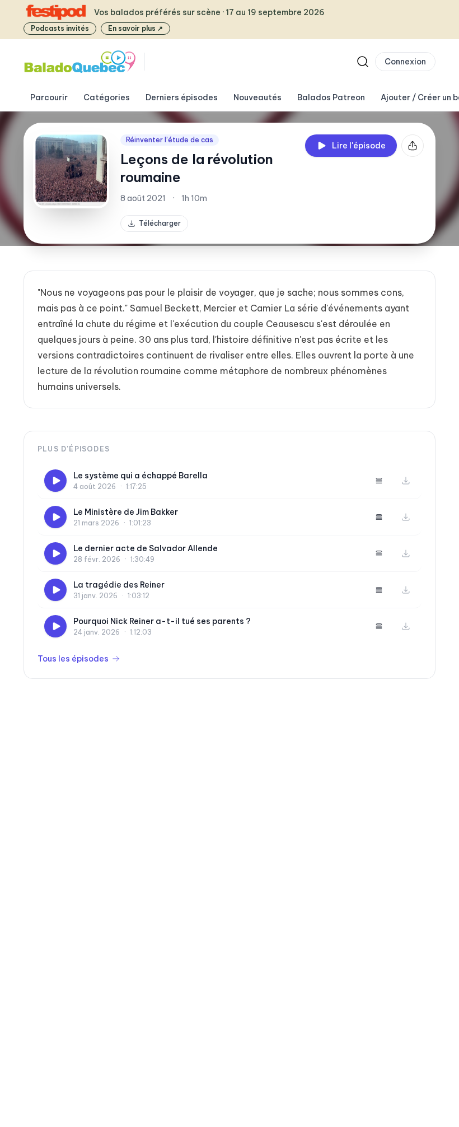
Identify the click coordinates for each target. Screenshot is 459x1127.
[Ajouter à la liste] (379, 481)
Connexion (405, 62)
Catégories (106, 97)
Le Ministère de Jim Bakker (125, 512)
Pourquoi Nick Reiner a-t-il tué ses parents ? (162, 621)
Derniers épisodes (182, 97)
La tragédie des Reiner (119, 585)
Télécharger (160, 223)
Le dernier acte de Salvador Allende (145, 548)
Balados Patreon (331, 97)
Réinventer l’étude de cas (169, 140)
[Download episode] (406, 481)
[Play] (55, 480)
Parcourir (49, 97)
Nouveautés (257, 97)
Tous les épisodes (73, 659)
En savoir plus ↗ (135, 28)
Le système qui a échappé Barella (140, 476)
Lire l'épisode (359, 146)
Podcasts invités (60, 28)
